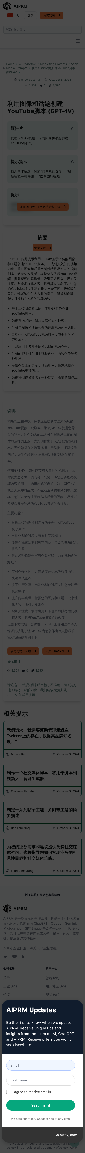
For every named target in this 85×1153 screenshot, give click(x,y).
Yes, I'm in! (40, 1105)
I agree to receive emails (31, 1092)
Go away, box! (65, 1135)
